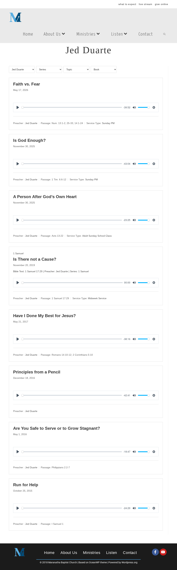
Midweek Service (97, 298)
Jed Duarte (31, 123)
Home (49, 552)
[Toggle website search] (164, 34)
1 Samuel (18, 253)
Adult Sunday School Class (97, 235)
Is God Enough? (29, 140)
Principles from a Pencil (36, 372)
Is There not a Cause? (34, 259)
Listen (111, 552)
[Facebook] (155, 552)
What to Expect (127, 4)
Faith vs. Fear (26, 84)
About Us (68, 552)
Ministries (91, 552)
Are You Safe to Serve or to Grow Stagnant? (56, 428)
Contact (130, 552)
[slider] (71, 107)
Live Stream (145, 4)
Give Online (161, 4)
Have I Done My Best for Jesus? (44, 315)
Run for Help (25, 484)
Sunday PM (108, 123)
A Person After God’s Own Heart (45, 196)
